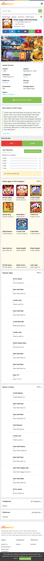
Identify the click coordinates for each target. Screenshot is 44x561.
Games (14, 17)
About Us (4, 544)
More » (39, 181)
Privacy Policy (5, 547)
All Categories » (36, 501)
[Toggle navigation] (42, 4)
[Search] (40, 11)
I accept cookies (25, 559)
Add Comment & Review (32, 151)
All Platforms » (37, 512)
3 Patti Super (29, 17)
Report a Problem (8, 94)
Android (21, 17)
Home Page (6, 17)
